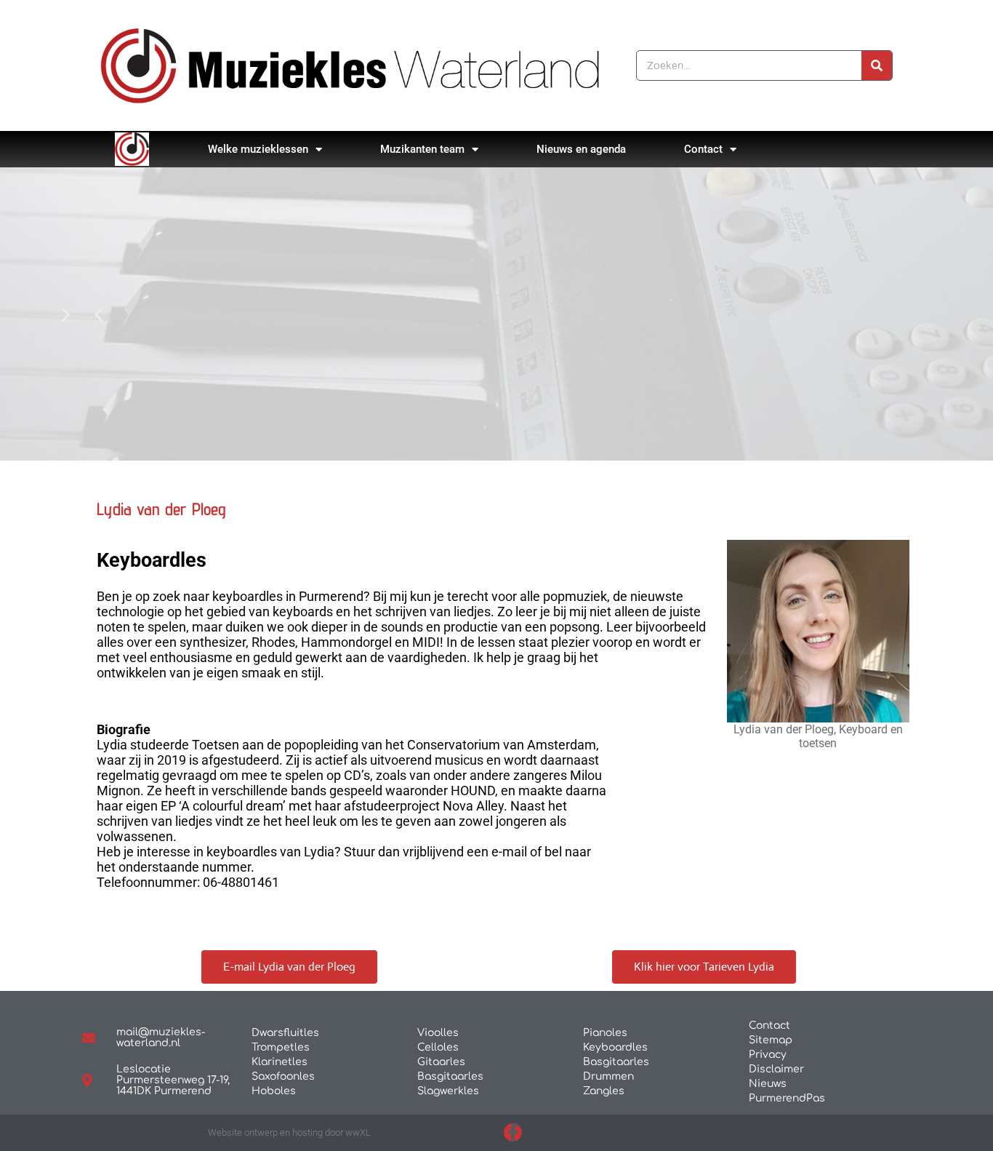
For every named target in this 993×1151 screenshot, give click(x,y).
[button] (98, 314)
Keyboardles (151, 560)
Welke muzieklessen (258, 149)
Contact (703, 149)
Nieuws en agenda (581, 149)
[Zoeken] (876, 65)
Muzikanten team (422, 149)
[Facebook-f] (513, 1132)
